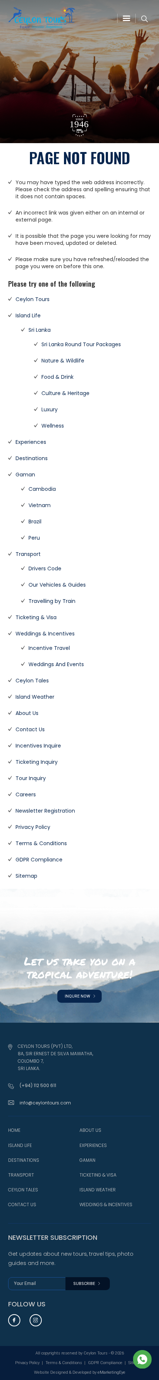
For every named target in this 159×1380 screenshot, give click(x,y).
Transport (28, 554)
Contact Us (30, 729)
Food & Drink (57, 377)
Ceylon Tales (32, 680)
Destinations (32, 458)
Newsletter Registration (45, 810)
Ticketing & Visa (36, 617)
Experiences (31, 442)
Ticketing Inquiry (37, 762)
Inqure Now (78, 996)
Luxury (49, 409)
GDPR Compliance (39, 859)
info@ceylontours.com (45, 1103)
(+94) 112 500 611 (38, 1085)
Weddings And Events (56, 664)
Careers (26, 794)
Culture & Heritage (65, 393)
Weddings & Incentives (45, 633)
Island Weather (35, 697)
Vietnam (39, 505)
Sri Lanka (39, 330)
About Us (27, 713)
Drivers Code (44, 568)
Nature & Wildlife (62, 360)
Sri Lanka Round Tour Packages (81, 344)
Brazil (34, 521)
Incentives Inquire (38, 745)
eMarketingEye (111, 1372)
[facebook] (14, 1320)
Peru (34, 537)
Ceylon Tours (33, 299)
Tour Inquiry (31, 778)
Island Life (28, 315)
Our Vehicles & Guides (57, 584)
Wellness (52, 425)
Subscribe (84, 1283)
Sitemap (26, 876)
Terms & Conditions (41, 843)
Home (14, 1130)
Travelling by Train (51, 601)
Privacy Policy (33, 827)
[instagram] (36, 1320)
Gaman (25, 474)
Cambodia (42, 489)
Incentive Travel (49, 648)
